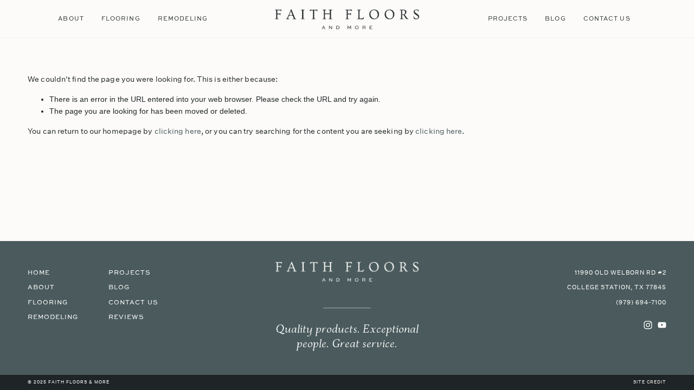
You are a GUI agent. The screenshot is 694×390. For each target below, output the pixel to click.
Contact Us (607, 18)
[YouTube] (662, 325)
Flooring (120, 18)
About (70, 18)
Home (39, 272)
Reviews (126, 317)
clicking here (178, 131)
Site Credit (649, 382)
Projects (508, 18)
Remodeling (183, 18)
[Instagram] (648, 325)
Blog (555, 18)
